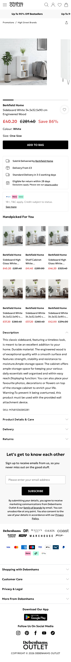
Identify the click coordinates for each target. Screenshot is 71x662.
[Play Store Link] (35, 617)
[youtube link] (44, 633)
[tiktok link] (53, 633)
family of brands (32, 507)
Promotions (8, 22)
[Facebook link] (35, 633)
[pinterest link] (27, 633)
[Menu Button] (5, 5)
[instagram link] (18, 633)
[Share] (66, 22)
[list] (35, 63)
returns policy (51, 184)
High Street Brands (27, 22)
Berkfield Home (13, 105)
